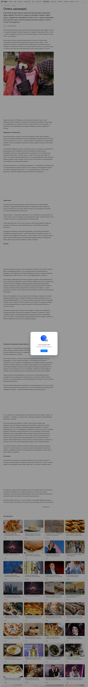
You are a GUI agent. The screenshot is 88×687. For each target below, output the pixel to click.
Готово (44, 350)
